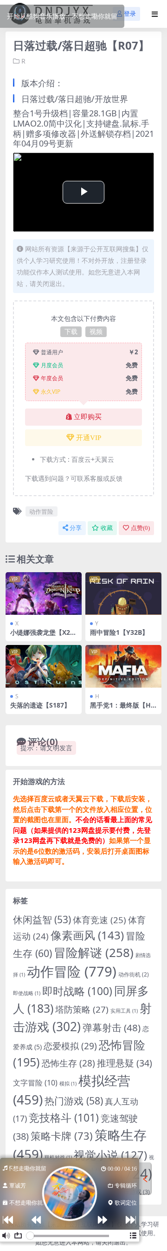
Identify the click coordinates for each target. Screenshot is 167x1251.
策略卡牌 (62, 1135)
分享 (76, 527)
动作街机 (133, 974)
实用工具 (124, 1011)
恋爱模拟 (70, 1046)
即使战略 (26, 993)
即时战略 (77, 991)
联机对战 (58, 1157)
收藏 (107, 527)
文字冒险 (35, 1083)
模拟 (68, 1083)
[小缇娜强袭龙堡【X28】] (44, 593)
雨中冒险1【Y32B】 (119, 632)
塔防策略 (82, 1009)
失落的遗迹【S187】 (40, 705)
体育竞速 (99, 919)
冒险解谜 (94, 952)
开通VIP (88, 437)
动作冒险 (41, 511)
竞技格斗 (64, 1117)
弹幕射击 (112, 1027)
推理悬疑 (124, 1063)
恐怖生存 (68, 1063)
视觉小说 (110, 1155)
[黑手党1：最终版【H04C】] (123, 666)
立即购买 (88, 417)
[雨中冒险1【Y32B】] (123, 593)
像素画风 (87, 935)
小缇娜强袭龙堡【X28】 (40, 636)
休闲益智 (42, 919)
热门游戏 (74, 1100)
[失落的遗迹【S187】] (44, 666)
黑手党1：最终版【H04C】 (122, 709)
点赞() (140, 527)
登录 (130, 13)
